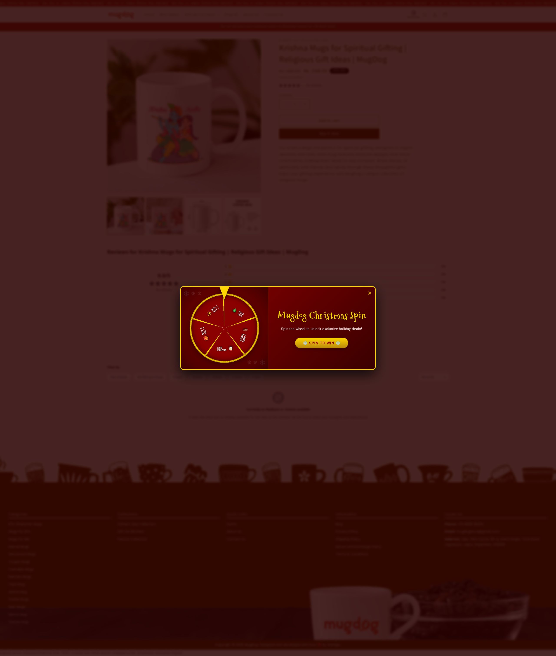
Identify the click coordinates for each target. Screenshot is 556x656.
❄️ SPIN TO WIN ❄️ (322, 343)
